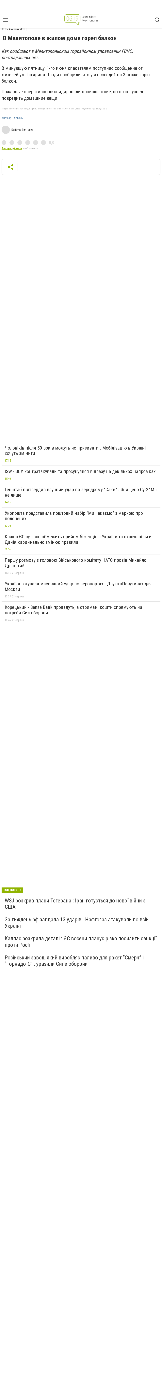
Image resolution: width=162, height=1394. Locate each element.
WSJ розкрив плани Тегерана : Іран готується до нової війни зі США (76, 903)
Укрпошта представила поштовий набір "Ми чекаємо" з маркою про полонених (74, 516)
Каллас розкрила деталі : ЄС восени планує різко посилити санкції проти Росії (80, 941)
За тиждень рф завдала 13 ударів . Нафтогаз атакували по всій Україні (77, 922)
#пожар (6, 118)
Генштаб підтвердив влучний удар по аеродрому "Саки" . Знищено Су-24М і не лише (81, 492)
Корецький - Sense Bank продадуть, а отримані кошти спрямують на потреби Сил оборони (73, 610)
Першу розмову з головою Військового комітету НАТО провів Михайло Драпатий (75, 562)
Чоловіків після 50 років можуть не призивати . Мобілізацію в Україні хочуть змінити (75, 450)
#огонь (18, 118)
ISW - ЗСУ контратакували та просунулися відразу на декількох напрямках (80, 471)
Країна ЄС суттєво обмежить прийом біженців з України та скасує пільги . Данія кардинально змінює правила (79, 539)
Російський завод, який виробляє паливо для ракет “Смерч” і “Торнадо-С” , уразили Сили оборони (74, 960)
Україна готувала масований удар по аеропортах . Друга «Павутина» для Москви (78, 586)
